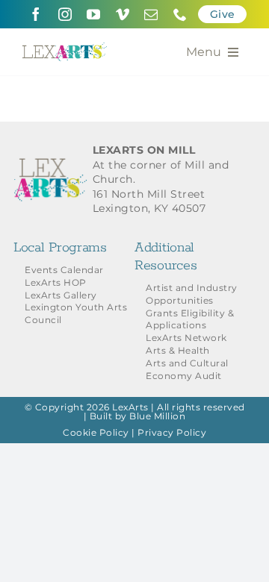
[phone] (180, 14)
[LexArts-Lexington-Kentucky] (64, 47)
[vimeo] (123, 14)
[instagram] (65, 14)
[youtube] (94, 14)
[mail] (151, 14)
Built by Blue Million (138, 416)
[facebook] (36, 14)
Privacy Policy (171, 432)
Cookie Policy (96, 432)
